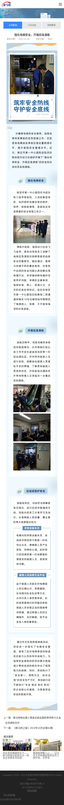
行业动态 (32, 25)
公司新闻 (13, 25)
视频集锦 (51, 25)
